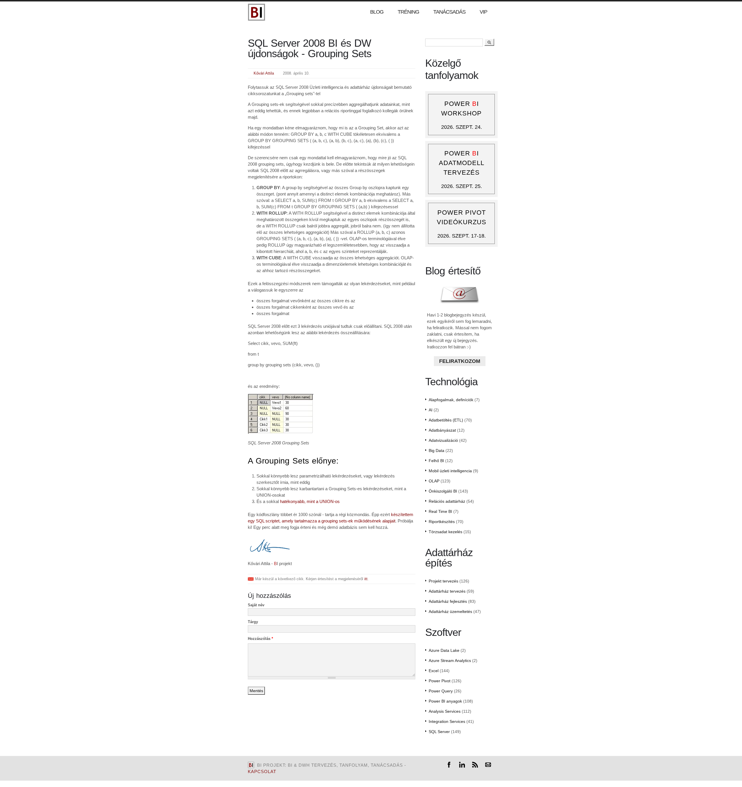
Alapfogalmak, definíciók (451, 399)
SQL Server (439, 731)
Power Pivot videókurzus (461, 217)
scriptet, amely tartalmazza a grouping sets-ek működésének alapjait (330, 520)
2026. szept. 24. (461, 127)
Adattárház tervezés (447, 591)
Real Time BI (440, 511)
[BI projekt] (256, 19)
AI (430, 410)
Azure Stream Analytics (450, 660)
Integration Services (447, 721)
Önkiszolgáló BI (443, 491)
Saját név (256, 605)
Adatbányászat (442, 430)
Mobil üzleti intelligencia (450, 470)
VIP (483, 12)
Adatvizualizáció (443, 440)
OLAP (434, 481)
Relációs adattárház (447, 501)
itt (366, 579)
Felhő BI (436, 460)
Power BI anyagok (445, 701)
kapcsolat (262, 771)
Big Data (436, 450)
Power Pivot (439, 681)
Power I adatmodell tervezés (461, 163)
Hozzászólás (260, 638)
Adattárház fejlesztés (448, 601)
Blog (376, 12)
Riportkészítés (442, 521)
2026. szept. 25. (461, 186)
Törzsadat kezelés (445, 531)
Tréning (408, 12)
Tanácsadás (449, 12)
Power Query (441, 691)
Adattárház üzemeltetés (450, 611)
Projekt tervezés (443, 581)
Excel (434, 670)
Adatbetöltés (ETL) (446, 420)
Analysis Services (445, 711)
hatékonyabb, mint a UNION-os (310, 501)
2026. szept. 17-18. (461, 236)
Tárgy (253, 622)
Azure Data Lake (444, 650)
